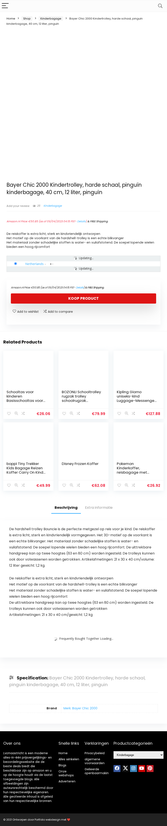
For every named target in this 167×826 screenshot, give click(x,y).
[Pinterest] (150, 768)
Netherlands (34, 264)
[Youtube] (141, 768)
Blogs (62, 765)
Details (81, 221)
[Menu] (5, 6)
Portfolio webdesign (47, 819)
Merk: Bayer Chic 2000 (80, 708)
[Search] (160, 6)
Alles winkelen (68, 759)
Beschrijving (66, 507)
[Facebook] (117, 768)
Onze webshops (66, 773)
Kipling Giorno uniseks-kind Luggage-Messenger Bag (136, 398)
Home (11, 18)
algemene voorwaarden (95, 761)
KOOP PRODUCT (83, 298)
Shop (27, 18)
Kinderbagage (50, 18)
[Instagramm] (133, 768)
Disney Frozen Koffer (80, 463)
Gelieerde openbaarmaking (98, 771)
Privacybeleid (95, 753)
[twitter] (125, 768)
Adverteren (66, 781)
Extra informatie (99, 507)
